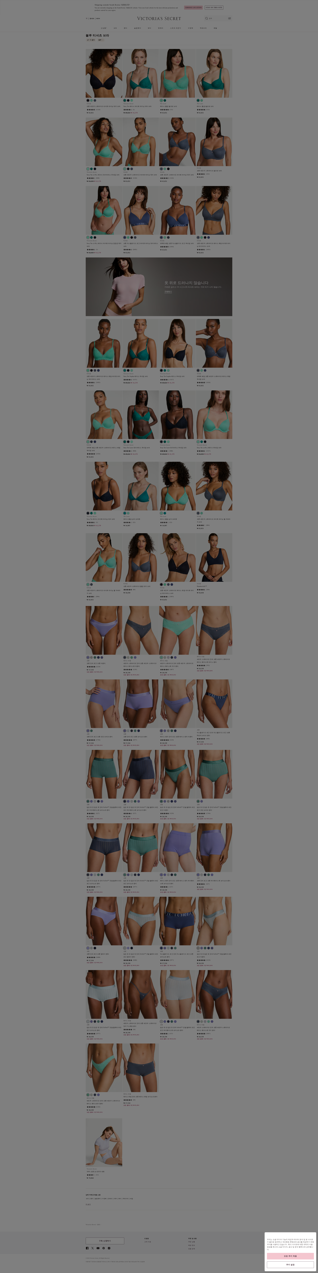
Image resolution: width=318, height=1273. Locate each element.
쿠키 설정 (290, 1265)
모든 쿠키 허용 (290, 1256)
